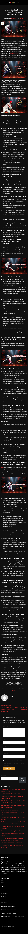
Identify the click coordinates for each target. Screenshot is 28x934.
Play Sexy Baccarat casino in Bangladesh (11, 842)
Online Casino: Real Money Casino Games (11, 831)
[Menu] (2, 2)
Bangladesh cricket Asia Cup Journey (10, 793)
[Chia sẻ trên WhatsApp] (7, 683)
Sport (14, 7)
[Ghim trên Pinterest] (18, 683)
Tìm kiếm (3, 775)
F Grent (22, 18)
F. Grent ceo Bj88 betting (7, 926)
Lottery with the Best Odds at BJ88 (10, 810)
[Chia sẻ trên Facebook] (10, 683)
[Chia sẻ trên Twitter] (12, 683)
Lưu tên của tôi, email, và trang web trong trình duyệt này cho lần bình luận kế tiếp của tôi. (13, 763)
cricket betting (14, 53)
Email (4, 746)
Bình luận (5, 726)
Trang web (5, 753)
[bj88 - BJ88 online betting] (14, 2)
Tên (4, 739)
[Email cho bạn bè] (15, 683)
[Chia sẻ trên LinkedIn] (20, 683)
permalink (14, 690)
